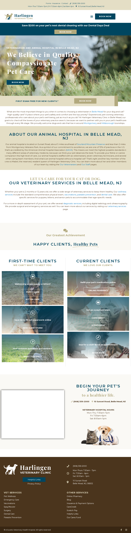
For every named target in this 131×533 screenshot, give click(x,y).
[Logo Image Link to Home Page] (18, 16)
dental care (106, 194)
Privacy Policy (34, 483)
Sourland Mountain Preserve (91, 144)
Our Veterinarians (68, 164)
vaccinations (70, 194)
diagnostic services (72, 203)
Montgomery (90, 123)
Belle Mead (97, 111)
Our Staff (85, 164)
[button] (92, 16)
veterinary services (117, 206)
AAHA (69, 150)
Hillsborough (107, 123)
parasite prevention (86, 194)
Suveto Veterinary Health (17, 530)
